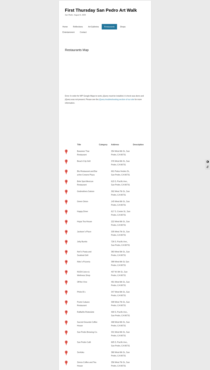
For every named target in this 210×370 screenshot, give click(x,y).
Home (65, 27)
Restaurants (109, 27)
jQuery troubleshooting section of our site (116, 99)
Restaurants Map (77, 50)
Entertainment (68, 32)
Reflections (78, 27)
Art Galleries (93, 27)
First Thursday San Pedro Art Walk (101, 10)
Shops (123, 27)
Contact (83, 32)
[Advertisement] (136, 73)
